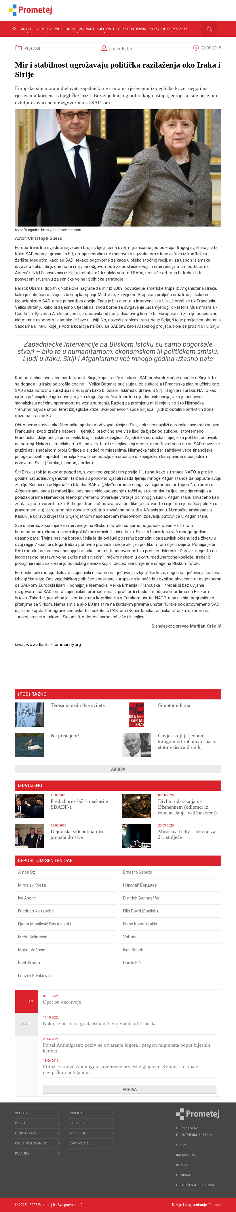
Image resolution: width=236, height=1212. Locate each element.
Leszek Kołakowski (35, 975)
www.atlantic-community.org (53, 644)
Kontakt (183, 1165)
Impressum (186, 1155)
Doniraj (183, 1175)
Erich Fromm (29, 962)
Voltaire (130, 937)
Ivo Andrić (27, 898)
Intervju (138, 29)
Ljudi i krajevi (47, 29)
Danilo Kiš (132, 962)
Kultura (104, 29)
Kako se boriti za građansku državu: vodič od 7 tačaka (100, 1023)
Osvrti (26, 29)
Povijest (121, 29)
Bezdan (27, 1001)
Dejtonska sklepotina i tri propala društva (77, 834)
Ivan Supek (133, 950)
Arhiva (118, 769)
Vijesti (27, 1024)
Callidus (214, 1205)
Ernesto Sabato (137, 872)
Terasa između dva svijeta (78, 705)
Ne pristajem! (65, 736)
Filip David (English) (140, 911)
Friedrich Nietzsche (36, 911)
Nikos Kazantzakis (140, 924)
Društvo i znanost (77, 29)
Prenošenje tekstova (195, 1185)
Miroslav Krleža (32, 885)
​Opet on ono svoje (62, 1002)
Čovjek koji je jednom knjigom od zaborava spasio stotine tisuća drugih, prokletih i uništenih (187, 744)
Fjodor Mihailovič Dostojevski (44, 924)
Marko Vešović (31, 950)
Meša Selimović (32, 937)
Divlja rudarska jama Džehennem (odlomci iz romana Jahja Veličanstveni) (187, 807)
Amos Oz (26, 872)
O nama (182, 1145)
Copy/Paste (177, 29)
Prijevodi (157, 29)
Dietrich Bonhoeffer (141, 898)
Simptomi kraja (174, 705)
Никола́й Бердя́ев (140, 885)
